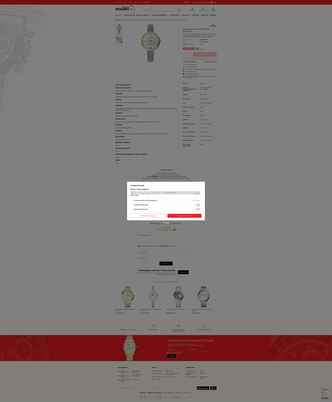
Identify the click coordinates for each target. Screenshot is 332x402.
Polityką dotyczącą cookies (170, 192)
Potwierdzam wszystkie (184, 216)
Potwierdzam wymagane (148, 216)
